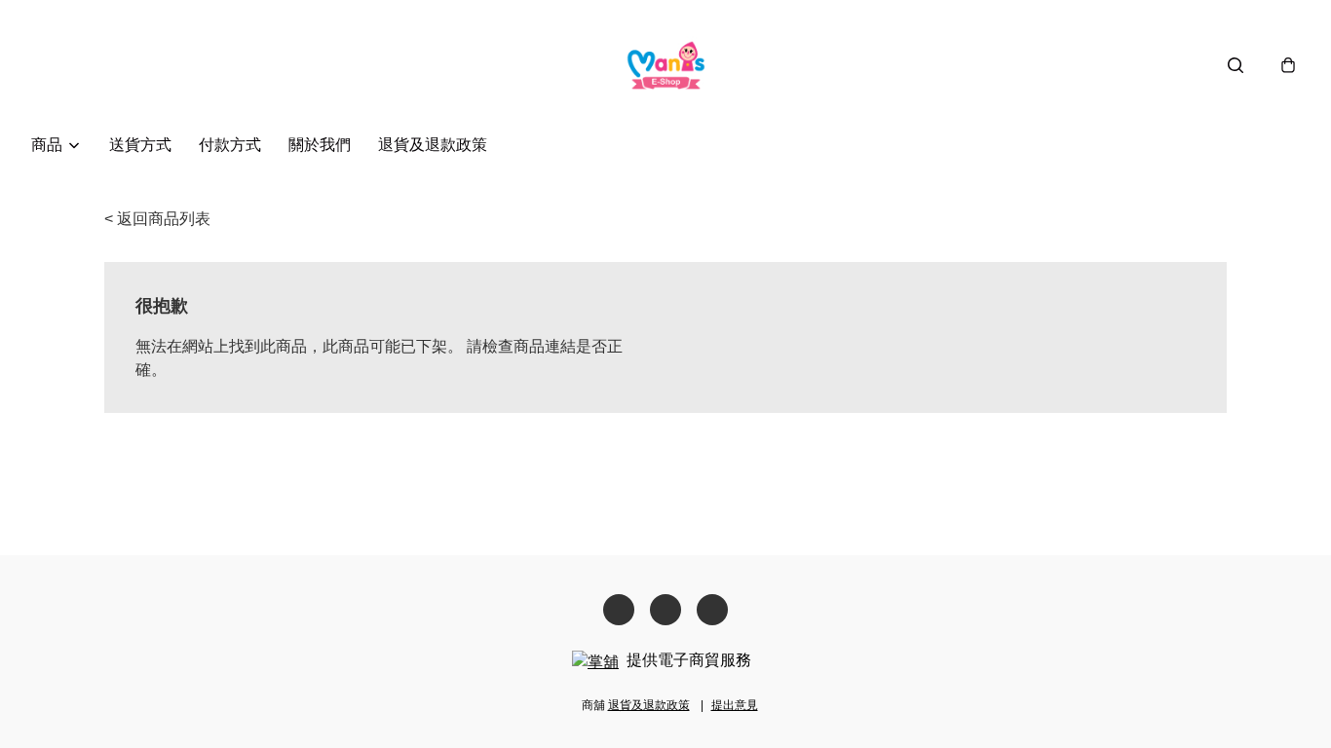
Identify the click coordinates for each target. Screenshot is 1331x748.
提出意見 (734, 705)
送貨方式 (140, 144)
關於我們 (319, 144)
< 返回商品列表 (157, 218)
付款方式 (230, 144)
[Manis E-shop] (666, 64)
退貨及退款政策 (432, 144)
